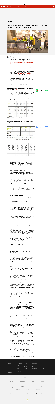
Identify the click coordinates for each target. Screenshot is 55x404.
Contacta (9, 363)
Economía (42, 368)
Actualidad (13, 356)
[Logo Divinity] (43, 381)
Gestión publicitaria (38, 393)
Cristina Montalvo (11, 56)
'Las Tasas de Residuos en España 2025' (24, 73)
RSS (41, 393)
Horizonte (25, 368)
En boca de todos (27, 365)
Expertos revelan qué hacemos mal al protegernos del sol (22, 4)
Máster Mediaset (10, 372)
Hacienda (32, 356)
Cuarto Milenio (26, 366)
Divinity (33, 366)
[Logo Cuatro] (32, 381)
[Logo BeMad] (12, 387)
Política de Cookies (33, 393)
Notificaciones (10, 369)
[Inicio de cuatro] (1, 6)
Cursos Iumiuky (18, 368)
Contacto (44, 393)
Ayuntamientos (24, 356)
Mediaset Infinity (34, 363)
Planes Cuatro (18, 366)
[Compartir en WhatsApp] (28, 67)
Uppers (33, 369)
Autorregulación (10, 367)
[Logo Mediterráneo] (37, 389)
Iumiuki (25, 371)
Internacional (43, 365)
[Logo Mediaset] (27, 377)
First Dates (25, 363)
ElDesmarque (34, 368)
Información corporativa (16, 393)
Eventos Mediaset (18, 369)
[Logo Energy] (42, 384)
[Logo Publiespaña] (27, 390)
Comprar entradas (19, 363)
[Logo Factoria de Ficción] (22, 384)
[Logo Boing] (32, 384)
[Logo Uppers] (22, 387)
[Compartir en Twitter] (30, 67)
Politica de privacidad (21, 393)
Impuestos (29, 356)
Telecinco (33, 365)
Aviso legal (11, 393)
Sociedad (10, 21)
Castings (9, 370)
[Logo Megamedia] (28, 397)
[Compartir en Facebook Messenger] (32, 67)
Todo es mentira (26, 369)
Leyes (20, 356)
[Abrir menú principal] (53, 6)
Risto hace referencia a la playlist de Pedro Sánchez (7, 4)
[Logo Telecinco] (22, 381)
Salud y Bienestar (18, 371)
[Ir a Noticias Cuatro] (5, 6)
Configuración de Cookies (28, 393)
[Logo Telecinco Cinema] (32, 387)
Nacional (42, 363)
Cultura (42, 369)
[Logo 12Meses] (42, 386)
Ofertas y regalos (18, 365)
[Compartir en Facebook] (34, 67)
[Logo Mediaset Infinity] (12, 381)
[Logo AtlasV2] (17, 389)
